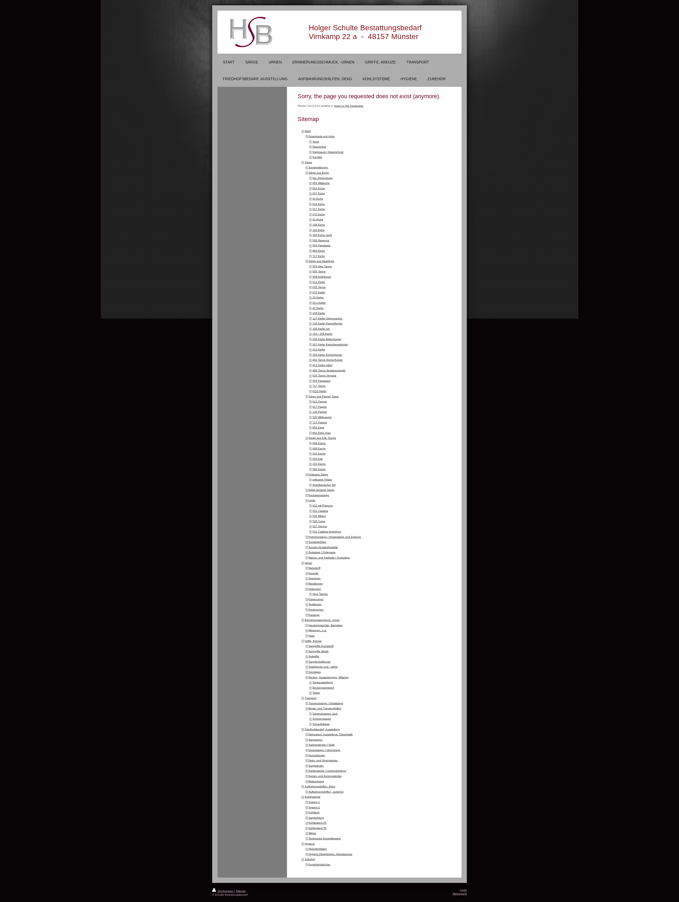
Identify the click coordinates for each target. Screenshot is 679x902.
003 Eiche (318, 188)
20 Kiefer (318, 297)
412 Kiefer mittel (322, 365)
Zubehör (310, 859)
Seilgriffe (313, 656)
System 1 (314, 802)
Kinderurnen (316, 609)
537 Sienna (319, 526)
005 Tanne (319, 271)
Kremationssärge (318, 495)
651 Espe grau (321, 432)
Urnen (308, 562)
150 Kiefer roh (321, 328)
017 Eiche (318, 209)
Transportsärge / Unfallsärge (325, 703)
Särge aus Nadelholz (321, 261)
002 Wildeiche (321, 183)
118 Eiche (318, 230)
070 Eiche (318, 214)
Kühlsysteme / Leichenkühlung (327, 770)
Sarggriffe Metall (318, 651)
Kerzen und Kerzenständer (325, 776)
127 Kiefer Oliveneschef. (327, 318)
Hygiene (310, 843)
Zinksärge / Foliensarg (322, 552)
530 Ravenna (320, 240)
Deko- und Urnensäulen (323, 760)
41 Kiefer (318, 308)
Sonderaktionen (318, 167)
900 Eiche (318, 250)
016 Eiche (318, 204)
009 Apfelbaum (321, 276)
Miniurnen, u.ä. (317, 630)
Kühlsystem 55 (317, 828)
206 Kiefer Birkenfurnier (326, 339)
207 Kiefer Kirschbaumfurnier (330, 344)
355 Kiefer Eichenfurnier (327, 354)
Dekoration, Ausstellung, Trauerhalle (330, 734)
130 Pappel (319, 411)
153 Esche (319, 463)
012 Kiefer (318, 282)
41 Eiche (317, 219)
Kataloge (314, 614)
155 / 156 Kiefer (322, 333)
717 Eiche (318, 256)
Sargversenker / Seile (321, 744)
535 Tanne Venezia (324, 375)
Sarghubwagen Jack (325, 713)
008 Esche (319, 443)
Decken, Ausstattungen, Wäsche (328, 677)
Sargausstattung (322, 682)
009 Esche (319, 448)
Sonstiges (314, 672)
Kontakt (317, 157)
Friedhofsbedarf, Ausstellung (322, 729)
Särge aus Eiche (318, 172)
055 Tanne (319, 287)
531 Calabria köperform (326, 531)
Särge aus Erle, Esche (322, 437)
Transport (310, 698)
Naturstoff (314, 567)
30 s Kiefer (319, 302)
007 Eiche (318, 193)
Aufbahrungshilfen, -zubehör (325, 791)
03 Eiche (317, 198)
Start (308, 131)
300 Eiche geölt (322, 235)
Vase (311, 635)
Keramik (313, 573)
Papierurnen (316, 599)
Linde (311, 500)
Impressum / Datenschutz (327, 152)
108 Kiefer (318, 313)
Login (463, 889)
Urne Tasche (320, 593)
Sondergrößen (317, 541)
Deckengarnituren (323, 687)
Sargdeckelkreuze (319, 661)
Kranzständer (316, 755)
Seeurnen (314, 578)
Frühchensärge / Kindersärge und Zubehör (334, 536)
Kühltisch (314, 812)
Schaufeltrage (321, 724)
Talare (316, 692)
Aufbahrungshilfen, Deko (320, 786)
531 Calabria (320, 510)
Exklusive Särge (318, 474)
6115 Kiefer (319, 391)
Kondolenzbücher (319, 864)
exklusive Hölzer (322, 479)
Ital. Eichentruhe (322, 178)
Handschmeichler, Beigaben (325, 625)
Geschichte (319, 146)
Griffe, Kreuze (313, 640)
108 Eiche (318, 224)
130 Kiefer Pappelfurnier (327, 323)
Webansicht (459, 893)
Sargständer (316, 765)
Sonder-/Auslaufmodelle (323, 547)
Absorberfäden (317, 848)
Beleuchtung (316, 781)
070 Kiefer (318, 292)
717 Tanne (319, 385)
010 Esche (319, 453)
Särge (308, 162)
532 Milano (319, 515)
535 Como (318, 521)
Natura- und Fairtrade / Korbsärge (329, 557)
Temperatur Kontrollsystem (324, 838)
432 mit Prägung (322, 505)
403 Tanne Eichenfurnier (327, 359)
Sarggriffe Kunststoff (321, 646)
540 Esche (319, 469)
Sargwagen (315, 739)
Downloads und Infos (321, 136)
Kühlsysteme (312, 796)
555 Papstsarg (321, 245)
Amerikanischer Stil (324, 484)
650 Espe (318, 427)
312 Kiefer (318, 349)
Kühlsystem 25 (317, 822)
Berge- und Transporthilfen (324, 708)
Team (315, 141)
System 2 (314, 807)
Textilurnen (315, 604)
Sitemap (241, 891)
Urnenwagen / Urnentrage (324, 750)
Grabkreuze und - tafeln (323, 666)
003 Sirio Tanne (322, 266)
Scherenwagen (321, 718)
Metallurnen (315, 583)
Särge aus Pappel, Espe (323, 396)
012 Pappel (319, 401)
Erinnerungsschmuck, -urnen (322, 619)
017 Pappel (319, 406)
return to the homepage (348, 105)
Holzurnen (314, 588)
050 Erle (317, 458)
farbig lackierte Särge (321, 489)
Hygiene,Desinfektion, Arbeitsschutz (330, 854)
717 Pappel (319, 422)
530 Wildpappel (322, 417)
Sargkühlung (316, 817)
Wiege (312, 833)
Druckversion (225, 891)
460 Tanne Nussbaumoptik (328, 370)
